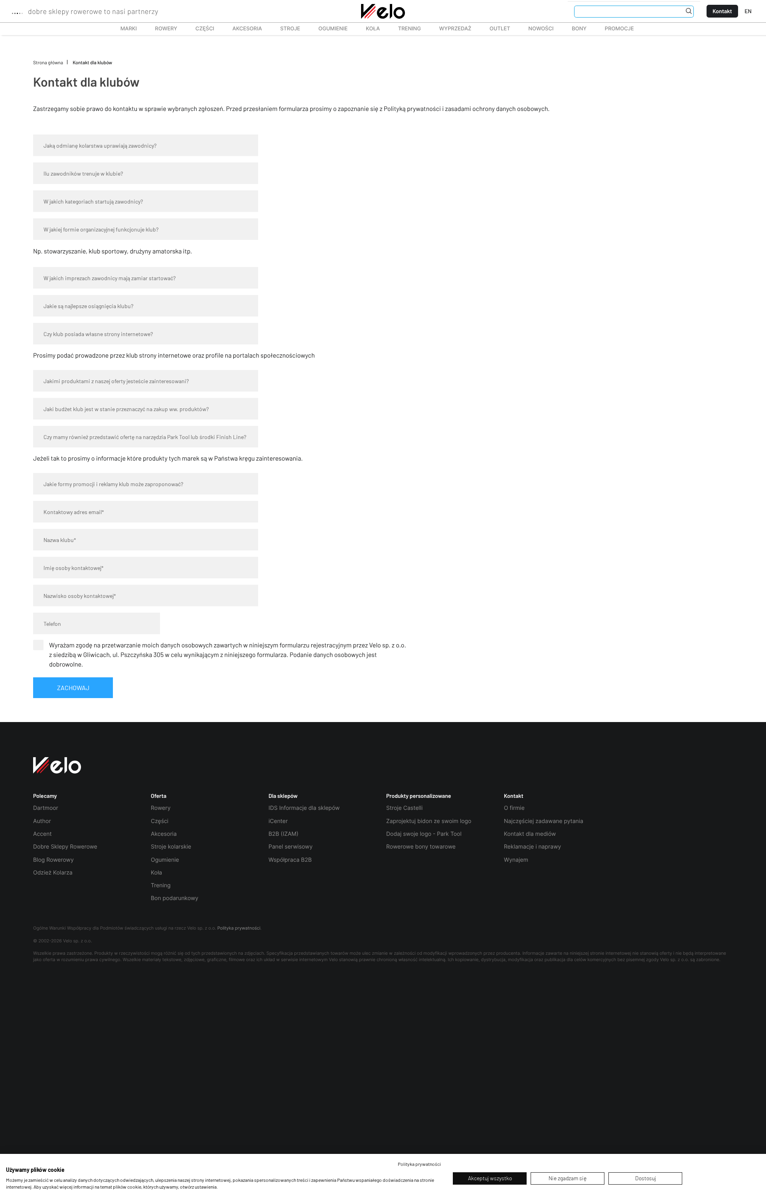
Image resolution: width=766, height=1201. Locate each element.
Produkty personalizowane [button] (418, 796)
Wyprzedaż (450, 29)
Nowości (540, 29)
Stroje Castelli (404, 808)
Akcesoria (243, 29)
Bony (579, 29)
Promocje (619, 29)
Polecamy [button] (45, 796)
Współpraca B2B (290, 860)
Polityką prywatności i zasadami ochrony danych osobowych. (467, 109)
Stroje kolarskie (171, 846)
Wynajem (516, 860)
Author (42, 821)
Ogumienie (328, 29)
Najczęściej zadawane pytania (543, 821)
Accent (42, 834)
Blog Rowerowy (53, 860)
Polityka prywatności (239, 928)
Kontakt (722, 11)
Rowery (161, 29)
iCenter (278, 821)
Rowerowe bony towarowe (421, 846)
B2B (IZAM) (283, 834)
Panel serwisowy (290, 846)
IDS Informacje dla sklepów (304, 808)
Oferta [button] (158, 796)
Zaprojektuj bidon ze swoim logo (428, 821)
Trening (161, 885)
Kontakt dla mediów (530, 834)
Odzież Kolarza (53, 872)
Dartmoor (45, 808)
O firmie (514, 808)
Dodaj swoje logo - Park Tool (424, 834)
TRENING (405, 29)
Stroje (285, 29)
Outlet (495, 29)
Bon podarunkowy (174, 898)
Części (200, 29)
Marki (124, 29)
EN (748, 11)
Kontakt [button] (513, 796)
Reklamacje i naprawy (532, 846)
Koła (370, 29)
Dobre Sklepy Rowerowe (65, 846)
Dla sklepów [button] (283, 796)
